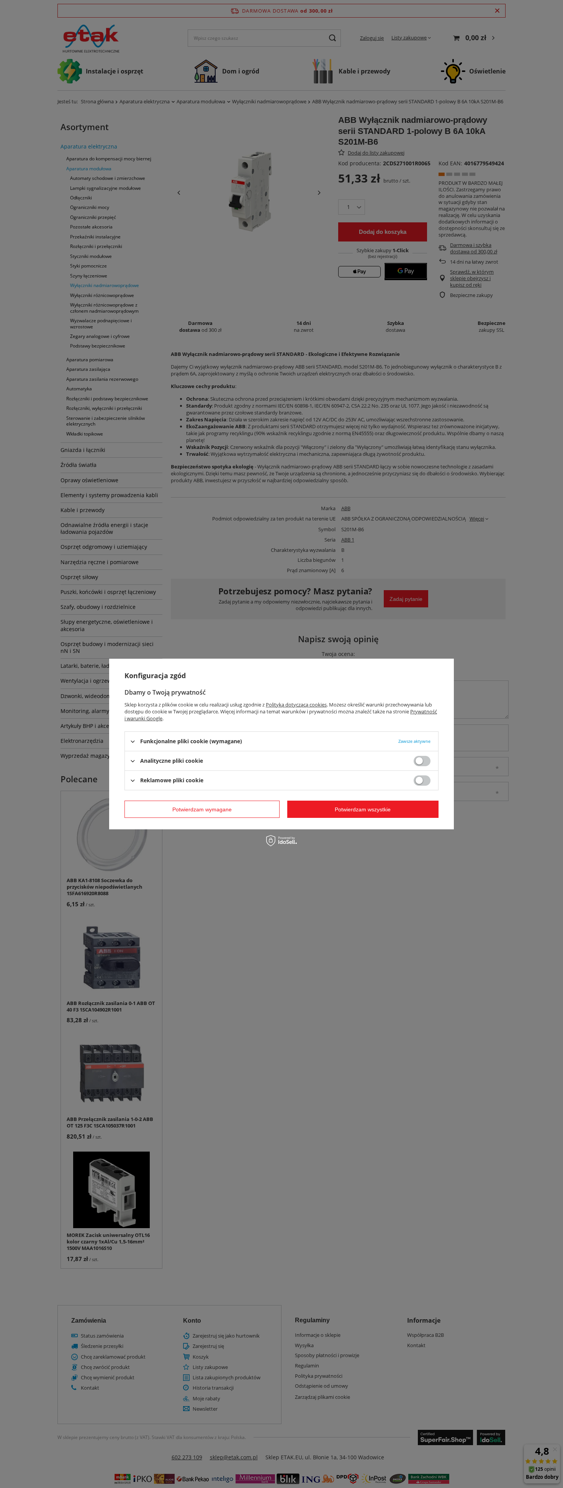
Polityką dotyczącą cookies (296, 704)
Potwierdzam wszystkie (363, 809)
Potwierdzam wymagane (202, 809)
